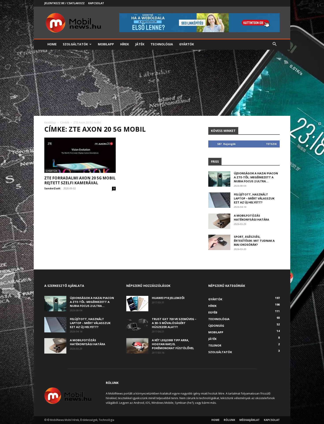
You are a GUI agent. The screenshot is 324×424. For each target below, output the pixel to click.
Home (52, 44)
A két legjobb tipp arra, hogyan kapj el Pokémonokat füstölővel (173, 344)
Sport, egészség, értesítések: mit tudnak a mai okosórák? (254, 241)
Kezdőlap (50, 122)
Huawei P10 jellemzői (168, 298)
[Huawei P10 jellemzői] (137, 303)
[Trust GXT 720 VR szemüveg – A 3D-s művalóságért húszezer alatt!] (137, 324)
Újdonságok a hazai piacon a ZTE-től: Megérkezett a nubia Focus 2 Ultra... (256, 177)
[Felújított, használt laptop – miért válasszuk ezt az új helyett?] (219, 200)
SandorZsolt (52, 188)
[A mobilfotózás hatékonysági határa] (219, 221)
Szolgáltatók (75, 44)
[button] (274, 44)
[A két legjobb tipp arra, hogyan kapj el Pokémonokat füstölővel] (137, 346)
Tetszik (271, 144)
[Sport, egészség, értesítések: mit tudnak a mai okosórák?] (219, 242)
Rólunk (229, 420)
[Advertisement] (162, 83)
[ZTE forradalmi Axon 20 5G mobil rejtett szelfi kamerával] (80, 155)
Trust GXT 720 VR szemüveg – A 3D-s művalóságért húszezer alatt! (174, 323)
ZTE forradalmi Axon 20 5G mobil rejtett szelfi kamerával (79, 180)
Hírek (124, 44)
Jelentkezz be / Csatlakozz (64, 3)
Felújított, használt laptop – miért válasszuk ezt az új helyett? (254, 198)
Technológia (162, 44)
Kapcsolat (96, 3)
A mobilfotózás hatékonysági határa (251, 217)
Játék (139, 44)
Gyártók (186, 44)
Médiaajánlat (249, 420)
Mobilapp (106, 44)
